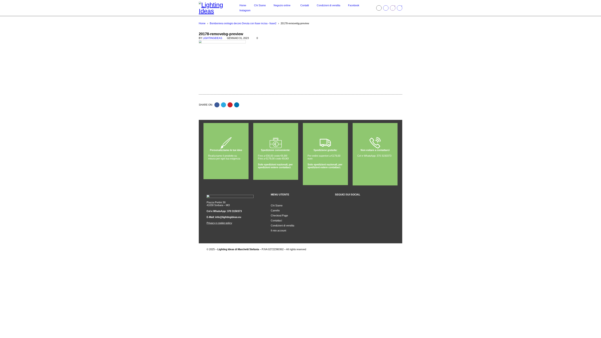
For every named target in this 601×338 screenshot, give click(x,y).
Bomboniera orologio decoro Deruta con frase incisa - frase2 (243, 23)
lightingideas (212, 38)
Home (202, 23)
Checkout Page (279, 215)
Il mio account (278, 230)
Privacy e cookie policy (219, 223)
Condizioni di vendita (282, 225)
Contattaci (276, 220)
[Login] (385, 8)
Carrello (275, 210)
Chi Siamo (277, 205)
